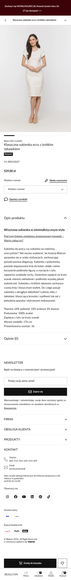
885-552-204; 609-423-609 (23, 461)
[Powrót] (5, 20)
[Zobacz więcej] (65, 20)
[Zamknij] (65, 8)
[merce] (31, 542)
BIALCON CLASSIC (13, 141)
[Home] (11, 574)
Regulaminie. (10, 408)
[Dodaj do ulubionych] (62, 563)
